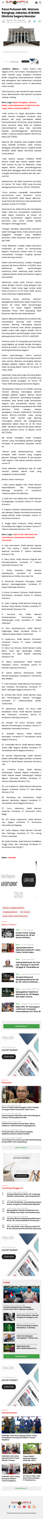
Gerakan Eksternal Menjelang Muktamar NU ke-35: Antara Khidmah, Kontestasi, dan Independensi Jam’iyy (27, 982)
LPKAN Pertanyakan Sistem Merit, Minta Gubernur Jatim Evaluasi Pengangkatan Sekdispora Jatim (18, 1125)
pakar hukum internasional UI (15, 916)
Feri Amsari (25, 912)
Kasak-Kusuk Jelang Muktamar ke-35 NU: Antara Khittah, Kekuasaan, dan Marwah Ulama (27, 938)
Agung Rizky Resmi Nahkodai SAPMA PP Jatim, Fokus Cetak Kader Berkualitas (28, 951)
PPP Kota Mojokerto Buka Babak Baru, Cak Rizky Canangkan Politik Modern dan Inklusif (28, 1327)
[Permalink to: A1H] (3, 21)
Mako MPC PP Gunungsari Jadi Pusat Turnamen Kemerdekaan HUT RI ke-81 (28, 1009)
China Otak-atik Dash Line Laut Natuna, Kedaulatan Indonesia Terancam (19, 537)
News (18, 945)
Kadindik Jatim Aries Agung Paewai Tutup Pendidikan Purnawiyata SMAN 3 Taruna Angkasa (19, 1438)
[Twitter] (14, 1507)
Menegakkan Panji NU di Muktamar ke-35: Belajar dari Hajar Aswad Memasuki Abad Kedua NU (28, 995)
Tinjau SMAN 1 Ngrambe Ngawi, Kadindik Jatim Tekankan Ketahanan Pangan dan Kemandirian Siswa (32, 1458)
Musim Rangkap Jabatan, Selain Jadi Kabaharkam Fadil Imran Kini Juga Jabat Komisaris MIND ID (20, 105)
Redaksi (12, 857)
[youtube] (24, 1507)
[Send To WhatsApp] (39, 21)
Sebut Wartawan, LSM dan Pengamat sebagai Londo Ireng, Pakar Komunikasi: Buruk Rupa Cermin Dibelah (28, 1316)
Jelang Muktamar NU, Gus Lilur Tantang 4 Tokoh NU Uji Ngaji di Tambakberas (28, 964)
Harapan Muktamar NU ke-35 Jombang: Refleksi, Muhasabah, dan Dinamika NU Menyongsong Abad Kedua (23, 1195)
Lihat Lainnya (20, 1147)
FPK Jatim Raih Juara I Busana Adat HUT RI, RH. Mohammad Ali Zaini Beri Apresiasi (24, 1227)
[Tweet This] (34, 21)
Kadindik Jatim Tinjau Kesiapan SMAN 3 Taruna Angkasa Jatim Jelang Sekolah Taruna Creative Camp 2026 (11, 1478)
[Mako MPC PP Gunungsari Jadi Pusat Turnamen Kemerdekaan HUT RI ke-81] (8, 1008)
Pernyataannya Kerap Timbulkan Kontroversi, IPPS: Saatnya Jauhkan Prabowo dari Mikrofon (18, 1308)
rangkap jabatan (10, 912)
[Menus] (3, 3)
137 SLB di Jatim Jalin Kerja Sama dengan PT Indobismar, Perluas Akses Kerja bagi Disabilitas (31, 1478)
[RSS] (34, 1507)
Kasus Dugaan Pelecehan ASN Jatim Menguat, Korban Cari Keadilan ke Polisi (21, 1116)
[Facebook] (9, 1507)
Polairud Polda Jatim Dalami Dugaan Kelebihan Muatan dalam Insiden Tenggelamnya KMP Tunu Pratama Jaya (18, 1133)
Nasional (21, 20)
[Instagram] (19, 1507)
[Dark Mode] (36, 3)
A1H (15, 20)
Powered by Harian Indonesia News (21, 1513)
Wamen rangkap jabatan (13, 908)
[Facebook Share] (29, 21)
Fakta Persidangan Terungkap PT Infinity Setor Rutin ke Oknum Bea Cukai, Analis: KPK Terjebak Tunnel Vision (28, 1337)
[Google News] (29, 1507)
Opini (18, 930)
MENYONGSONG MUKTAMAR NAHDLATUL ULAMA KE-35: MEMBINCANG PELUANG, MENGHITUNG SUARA (26, 1347)
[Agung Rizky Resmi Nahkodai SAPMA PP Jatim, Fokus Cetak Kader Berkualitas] (8, 949)
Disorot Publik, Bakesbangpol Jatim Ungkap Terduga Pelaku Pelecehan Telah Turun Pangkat (20, 1108)
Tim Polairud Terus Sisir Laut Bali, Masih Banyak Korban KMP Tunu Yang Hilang (21, 1141)
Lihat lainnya (20, 1026)
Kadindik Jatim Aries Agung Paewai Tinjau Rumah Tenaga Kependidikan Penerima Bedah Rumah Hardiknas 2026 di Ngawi (10, 1458)
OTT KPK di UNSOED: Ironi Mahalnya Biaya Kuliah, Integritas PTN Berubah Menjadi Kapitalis (24, 1203)
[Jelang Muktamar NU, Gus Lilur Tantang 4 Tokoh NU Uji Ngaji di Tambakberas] (8, 963)
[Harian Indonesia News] (17, 2)
